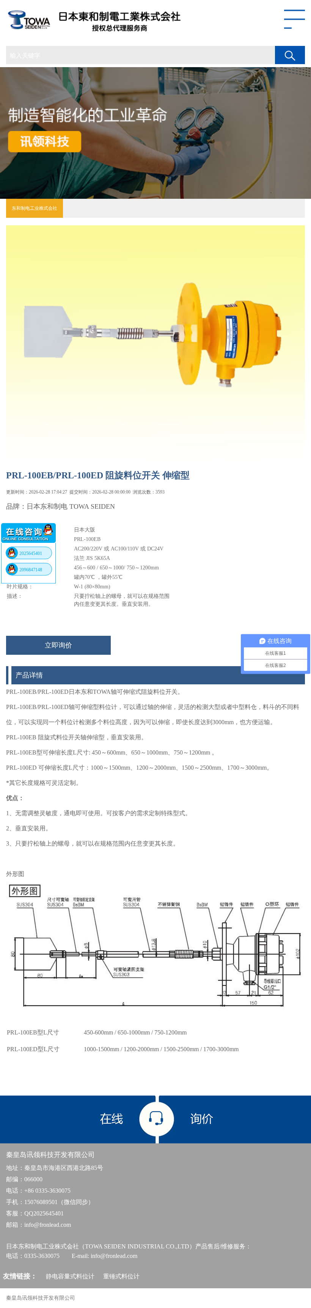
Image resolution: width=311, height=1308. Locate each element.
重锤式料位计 (121, 1276)
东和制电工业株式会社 (34, 208)
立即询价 (58, 645)
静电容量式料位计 (70, 1276)
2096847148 (30, 569)
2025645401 (30, 553)
